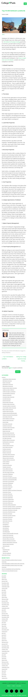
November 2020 (5, 584)
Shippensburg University (8, 456)
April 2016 (4, 658)
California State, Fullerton (8, 389)
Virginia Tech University (8, 535)
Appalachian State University (9, 379)
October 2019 (5, 606)
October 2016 (5, 649)
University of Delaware (8, 483)
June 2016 (4, 656)
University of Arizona (7, 476)
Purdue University (7, 449)
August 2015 (4, 669)
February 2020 (5, 599)
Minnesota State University (9, 434)
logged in (10, 368)
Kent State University (7, 424)
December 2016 (5, 646)
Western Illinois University (8, 538)
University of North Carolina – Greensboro (12, 506)
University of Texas (6, 555)
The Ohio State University (8, 472)
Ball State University (7, 381)
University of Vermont (8, 517)
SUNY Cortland (6, 461)
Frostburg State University (8, 404)
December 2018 (5, 615)
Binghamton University (8, 384)
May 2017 (4, 637)
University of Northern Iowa (9, 512)
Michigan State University (8, 433)
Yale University (6, 546)
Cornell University (7, 398)
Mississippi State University (9, 436)
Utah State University (7, 521)
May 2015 (4, 671)
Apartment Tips (6, 549)
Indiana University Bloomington (10, 413)
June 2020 (4, 592)
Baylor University (6, 382)
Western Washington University (10, 542)
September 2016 (5, 651)
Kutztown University (7, 425)
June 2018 (4, 624)
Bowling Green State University (10, 388)
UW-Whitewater (6, 531)
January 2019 (5, 613)
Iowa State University (7, 416)
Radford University (7, 451)
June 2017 (4, 635)
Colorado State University (8, 397)
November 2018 (5, 617)
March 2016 (4, 660)
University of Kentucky (8, 495)
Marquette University (7, 429)
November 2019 (5, 604)
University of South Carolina (9, 515)
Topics (3, 547)
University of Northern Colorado (10, 510)
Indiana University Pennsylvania (10, 415)
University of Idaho (7, 488)
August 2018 (4, 620)
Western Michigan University (9, 540)
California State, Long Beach (9, 391)
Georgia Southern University (9, 406)
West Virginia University (8, 537)
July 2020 (4, 590)
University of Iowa (7, 492)
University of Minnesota (8, 499)
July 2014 (4, 672)
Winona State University (8, 544)
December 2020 (5, 583)
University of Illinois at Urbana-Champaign (12, 490)
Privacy (8, 685)
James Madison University (8, 418)
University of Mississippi (8, 501)
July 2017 (4, 633)
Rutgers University (7, 452)
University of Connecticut (8, 481)
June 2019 (4, 611)
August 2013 (4, 678)
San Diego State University (9, 454)
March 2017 (4, 640)
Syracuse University (7, 465)
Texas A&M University (8, 468)
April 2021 (4, 577)
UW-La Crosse (6, 522)
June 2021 (4, 576)
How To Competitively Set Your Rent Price (11, 569)
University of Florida (7, 485)
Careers (4, 683)
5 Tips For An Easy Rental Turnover (9, 570)
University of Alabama (8, 474)
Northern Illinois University (9, 440)
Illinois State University (8, 409)
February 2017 (5, 642)
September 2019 (5, 608)
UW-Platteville (6, 530)
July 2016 (4, 654)
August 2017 (4, 631)
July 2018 (4, 622)
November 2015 (5, 663)
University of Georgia (7, 486)
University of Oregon (7, 513)
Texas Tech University (8, 470)
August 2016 (4, 653)
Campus (4, 377)
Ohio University (6, 443)
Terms (13, 685)
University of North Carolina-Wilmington (12, 508)
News (18, 683)
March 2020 (4, 597)
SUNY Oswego (6, 463)
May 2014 (4, 676)
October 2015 (5, 665)
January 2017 (5, 644)
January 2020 (5, 601)
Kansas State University (8, 420)
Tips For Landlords (7, 553)
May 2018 (4, 626)
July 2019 (4, 610)
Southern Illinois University (9, 460)
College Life (5, 551)
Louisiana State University (8, 427)
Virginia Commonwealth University (10, 533)
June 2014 (4, 674)
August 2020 (4, 588)
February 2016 (5, 662)
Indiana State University (8, 411)
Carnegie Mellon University (9, 393)
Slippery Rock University (8, 458)
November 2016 (5, 647)
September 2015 (5, 667)
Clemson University (7, 395)
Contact (23, 683)
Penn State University (7, 447)
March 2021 (4, 579)
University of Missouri (8, 503)
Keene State (5, 422)
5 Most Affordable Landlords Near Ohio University (13, 563)
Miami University (6, 431)
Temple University (7, 467)
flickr (3, 34)
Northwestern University (8, 442)
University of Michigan (8, 497)
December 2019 (5, 602)
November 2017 (5, 629)
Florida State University (8, 402)
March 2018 (4, 628)
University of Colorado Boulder (10, 479)
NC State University (7, 438)
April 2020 (4, 595)
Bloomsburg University (8, 386)
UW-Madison (6, 524)
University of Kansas (7, 494)
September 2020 (5, 586)
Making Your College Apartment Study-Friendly (21, 359)
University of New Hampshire (9, 504)
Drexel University (6, 400)
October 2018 (5, 619)
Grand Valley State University (9, 407)
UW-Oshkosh (16, 350)
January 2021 (5, 581)
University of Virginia (7, 519)
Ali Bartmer (6, 330)
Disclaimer (18, 685)
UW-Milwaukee (6, 526)
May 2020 (4, 593)
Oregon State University (8, 445)
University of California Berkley (10, 477)
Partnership (11, 683)
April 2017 (4, 638)
